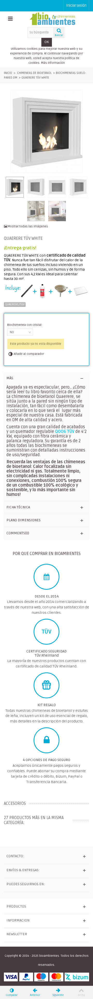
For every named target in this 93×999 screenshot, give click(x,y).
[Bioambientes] (52, 19)
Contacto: (15, 856)
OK (46, 42)
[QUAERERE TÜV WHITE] (57, 211)
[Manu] (10, 19)
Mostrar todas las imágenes (27, 226)
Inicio (8, 73)
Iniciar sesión (76, 5)
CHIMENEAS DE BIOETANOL (34, 73)
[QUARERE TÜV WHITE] (46, 131)
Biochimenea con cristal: (25, 325)
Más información (53, 63)
